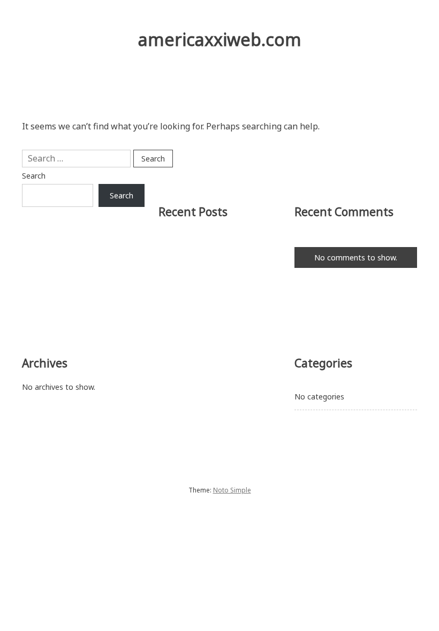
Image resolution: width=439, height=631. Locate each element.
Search (34, 176)
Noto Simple (232, 490)
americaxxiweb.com (219, 39)
